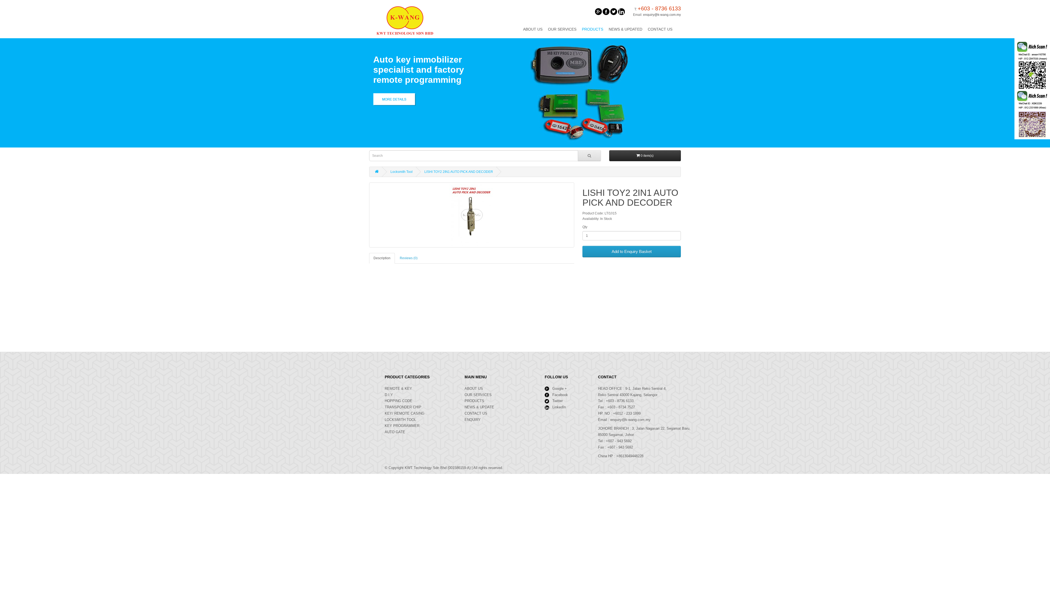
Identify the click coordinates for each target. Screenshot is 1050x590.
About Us (532, 29)
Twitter (557, 401)
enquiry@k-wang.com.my (662, 15)
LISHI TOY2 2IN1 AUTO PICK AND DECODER (458, 172)
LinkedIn (559, 407)
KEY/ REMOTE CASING (404, 413)
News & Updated (625, 29)
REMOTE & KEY (398, 389)
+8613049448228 (629, 456)
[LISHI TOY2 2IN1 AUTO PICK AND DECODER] (471, 214)
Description (382, 258)
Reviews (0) (409, 258)
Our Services (562, 29)
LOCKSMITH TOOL (400, 420)
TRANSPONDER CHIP (403, 407)
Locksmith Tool (401, 172)
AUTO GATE (395, 432)
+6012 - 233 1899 (627, 413)
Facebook (560, 395)
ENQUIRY (473, 420)
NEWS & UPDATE (479, 407)
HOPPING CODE (398, 401)
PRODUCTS (474, 401)
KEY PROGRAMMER (402, 426)
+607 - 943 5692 (619, 441)
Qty (584, 227)
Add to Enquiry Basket (632, 251)
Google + (559, 389)
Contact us (660, 29)
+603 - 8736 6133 (620, 401)
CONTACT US (476, 413)
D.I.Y (389, 395)
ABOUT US (474, 389)
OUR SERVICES (478, 395)
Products (592, 29)
